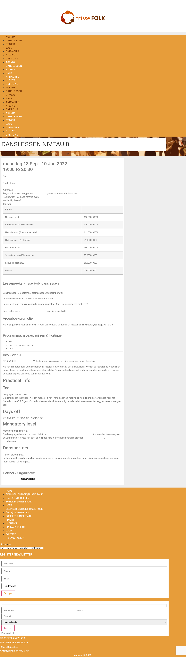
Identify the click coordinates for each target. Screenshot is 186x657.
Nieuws (10, 55)
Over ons (12, 58)
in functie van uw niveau (46, 345)
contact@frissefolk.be (14, 651)
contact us (39, 193)
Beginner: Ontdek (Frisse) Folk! (24, 494)
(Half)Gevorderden (17, 498)
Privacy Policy (16, 527)
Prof (5, 176)
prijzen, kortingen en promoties (30, 348)
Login (4, 7)
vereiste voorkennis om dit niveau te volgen (69, 434)
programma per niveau (24, 341)
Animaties (12, 51)
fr (5, 1)
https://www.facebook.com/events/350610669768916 (31, 278)
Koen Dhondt (9, 179)
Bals (9, 47)
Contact (14, 7)
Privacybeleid (7, 633)
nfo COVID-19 (25, 361)
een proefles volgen (94, 437)
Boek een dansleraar (19, 501)
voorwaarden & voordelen (34, 311)
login (10, 519)
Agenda (11, 37)
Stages (10, 44)
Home (9, 490)
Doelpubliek (9, 183)
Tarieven (7, 204)
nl (1, 1)
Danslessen (14, 40)
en (10, 1)
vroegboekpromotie (13, 328)
